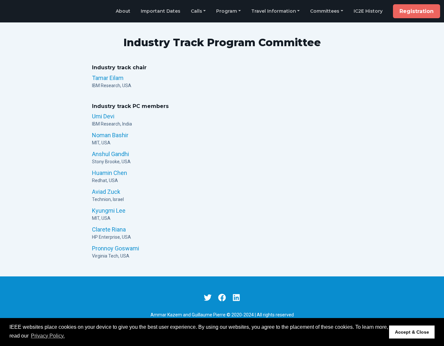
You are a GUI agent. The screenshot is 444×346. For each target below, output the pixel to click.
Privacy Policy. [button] (48, 336)
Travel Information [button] (273, 11)
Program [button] (226, 11)
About (123, 11)
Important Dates (160, 11)
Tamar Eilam (108, 77)
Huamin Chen (109, 172)
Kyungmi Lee (108, 210)
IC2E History (368, 11)
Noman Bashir (110, 135)
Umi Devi (103, 116)
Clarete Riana (109, 229)
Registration (416, 11)
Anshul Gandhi (110, 154)
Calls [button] (196, 11)
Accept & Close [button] (412, 332)
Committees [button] (324, 11)
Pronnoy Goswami (115, 248)
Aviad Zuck (106, 191)
